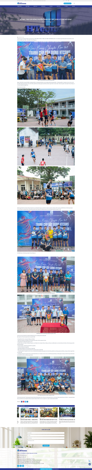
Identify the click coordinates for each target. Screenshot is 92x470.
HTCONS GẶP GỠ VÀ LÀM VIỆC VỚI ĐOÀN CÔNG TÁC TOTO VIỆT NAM (26, 419)
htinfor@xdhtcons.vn (23, 455)
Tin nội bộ (48, 21)
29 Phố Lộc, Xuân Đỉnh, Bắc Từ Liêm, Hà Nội (39, 0)
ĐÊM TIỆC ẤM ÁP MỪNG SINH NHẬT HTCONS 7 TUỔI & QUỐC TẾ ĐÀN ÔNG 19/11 (65, 419)
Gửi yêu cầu (46, 445)
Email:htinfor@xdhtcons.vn (29, 0)
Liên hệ (73, 6)
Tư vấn (65, 6)
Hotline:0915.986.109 (21, 0)
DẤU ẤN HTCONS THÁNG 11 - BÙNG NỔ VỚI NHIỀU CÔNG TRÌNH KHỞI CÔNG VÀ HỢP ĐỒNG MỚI (45, 419)
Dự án (51, 6)
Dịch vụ (35, 6)
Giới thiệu (27, 6)
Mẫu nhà (43, 6)
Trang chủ (19, 6)
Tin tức (58, 6)
